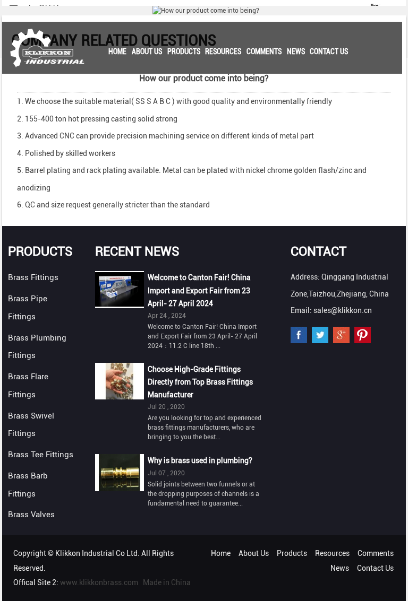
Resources (223, 51)
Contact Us (329, 51)
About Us (147, 51)
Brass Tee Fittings (40, 454)
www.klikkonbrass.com (99, 582)
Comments (264, 51)
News (296, 51)
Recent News (137, 251)
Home (117, 51)
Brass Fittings (33, 277)
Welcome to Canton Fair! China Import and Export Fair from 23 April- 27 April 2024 (199, 290)
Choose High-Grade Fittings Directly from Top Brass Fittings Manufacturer (200, 382)
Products (183, 51)
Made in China (167, 582)
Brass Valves (31, 514)
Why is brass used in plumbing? (200, 460)
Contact (318, 251)
